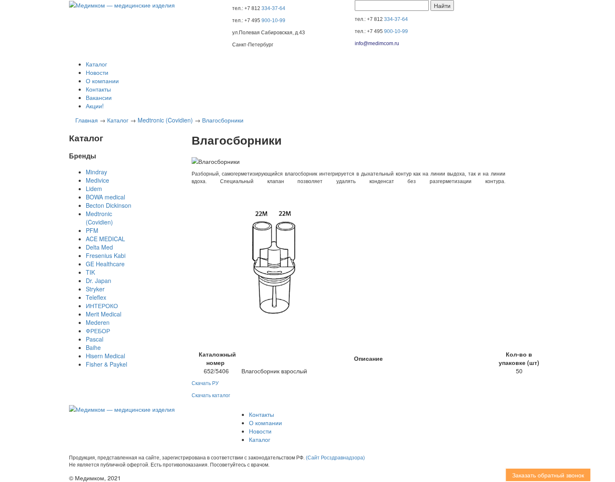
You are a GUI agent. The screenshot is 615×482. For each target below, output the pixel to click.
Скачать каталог (211, 395)
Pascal (94, 339)
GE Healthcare (105, 264)
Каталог (96, 64)
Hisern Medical (105, 356)
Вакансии (99, 97)
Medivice (97, 180)
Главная (86, 120)
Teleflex (96, 297)
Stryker (95, 289)
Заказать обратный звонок (546, 475)
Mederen (98, 322)
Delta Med (99, 247)
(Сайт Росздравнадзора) (335, 458)
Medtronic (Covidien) (165, 120)
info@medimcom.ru (377, 43)
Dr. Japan (98, 280)
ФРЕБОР (98, 330)
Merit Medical (103, 314)
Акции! (95, 106)
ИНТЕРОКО (102, 305)
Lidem (94, 188)
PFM (92, 230)
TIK (90, 272)
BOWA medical (105, 197)
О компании (102, 81)
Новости (97, 72)
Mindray (96, 172)
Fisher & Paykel (106, 364)
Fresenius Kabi (106, 255)
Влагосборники (222, 120)
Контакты (98, 89)
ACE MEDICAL (105, 239)
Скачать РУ (205, 383)
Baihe (93, 347)
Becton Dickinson (108, 205)
